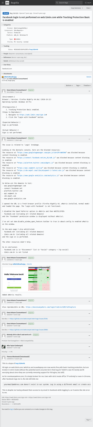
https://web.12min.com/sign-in (33, 115)
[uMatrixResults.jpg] (26, 279)
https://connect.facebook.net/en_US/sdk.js (36, 158)
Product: (10, 28)
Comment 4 (10, 359)
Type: (11, 39)
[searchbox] (69, 3)
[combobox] (69, 3)
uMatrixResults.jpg (10, 77)
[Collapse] (89, 91)
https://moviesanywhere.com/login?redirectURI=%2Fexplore (51, 307)
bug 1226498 (34, 49)
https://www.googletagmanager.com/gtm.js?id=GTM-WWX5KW (42, 152)
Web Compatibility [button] (21, 28)
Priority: (10, 42)
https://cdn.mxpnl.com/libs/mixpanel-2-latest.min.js (41, 170)
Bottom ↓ (69, 85)
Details (89, 77)
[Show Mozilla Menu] (7, 3)
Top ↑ (88, 420)
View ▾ (88, 8)
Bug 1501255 (14, 13)
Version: (10, 33)
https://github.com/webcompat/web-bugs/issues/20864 (29, 330)
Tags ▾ (78, 85)
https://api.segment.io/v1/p (30, 168)
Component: (9, 30)
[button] (87, 3)
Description (10, 92)
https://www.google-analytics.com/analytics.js (38, 175)
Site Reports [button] (18, 30)
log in (12, 409)
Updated (9, 314)
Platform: (10, 35)
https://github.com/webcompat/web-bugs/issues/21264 (29, 319)
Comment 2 (10, 260)
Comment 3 (10, 302)
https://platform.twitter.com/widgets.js (35, 163)
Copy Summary (76, 8)
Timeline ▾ (87, 85)
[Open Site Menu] (3, 3)
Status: (10, 49)
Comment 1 (10, 140)
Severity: (19, 42)
